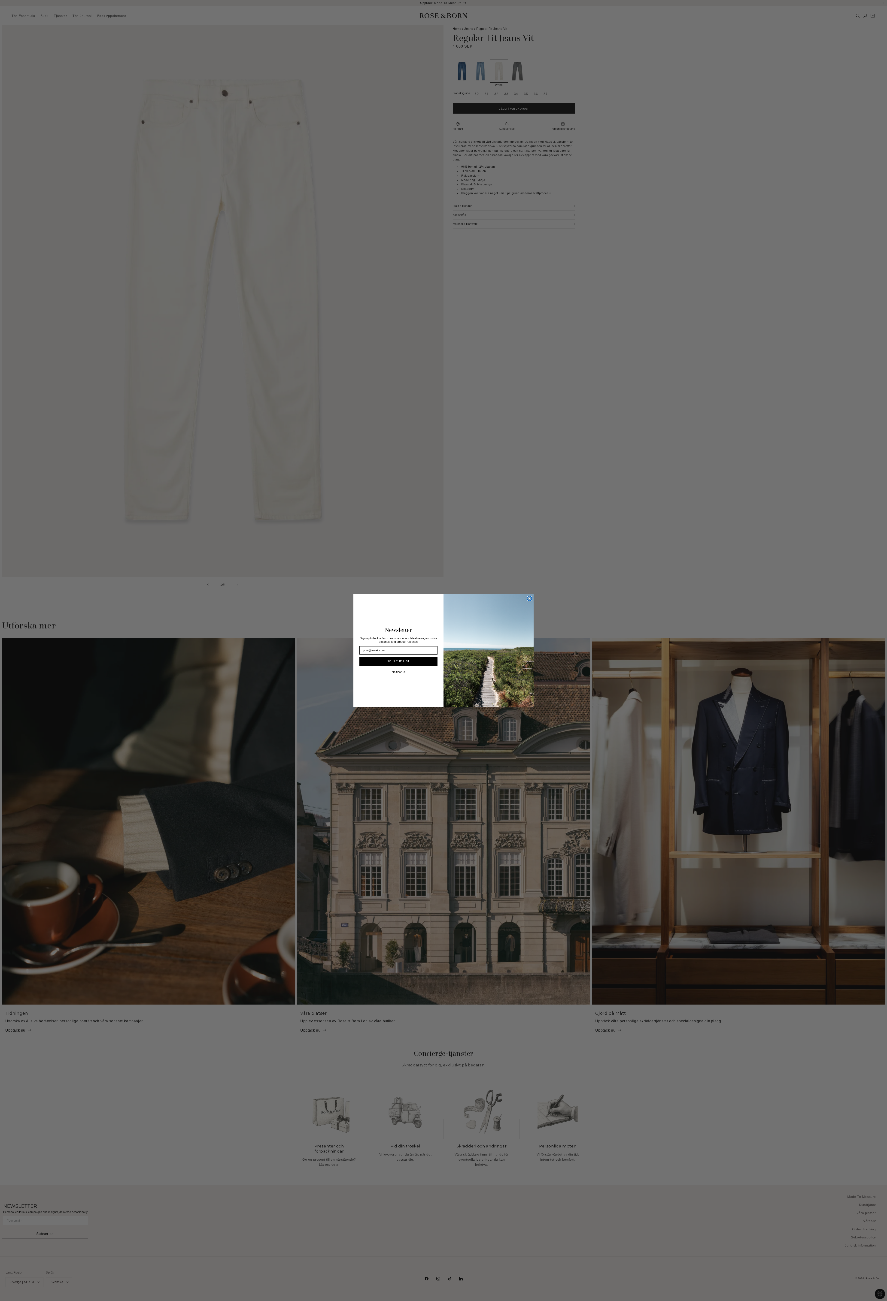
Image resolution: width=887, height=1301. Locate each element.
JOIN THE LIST (398, 661)
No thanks (398, 671)
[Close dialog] (529, 598)
